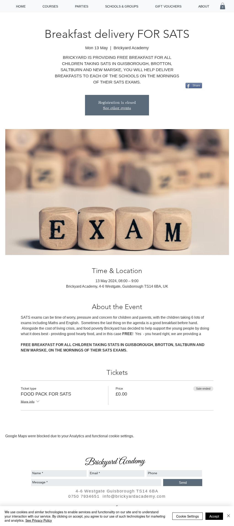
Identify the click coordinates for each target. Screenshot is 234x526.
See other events (117, 108)
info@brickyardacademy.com (134, 496)
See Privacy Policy (38, 520)
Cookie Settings (187, 516)
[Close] (228, 516)
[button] (222, 6)
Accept (214, 516)
